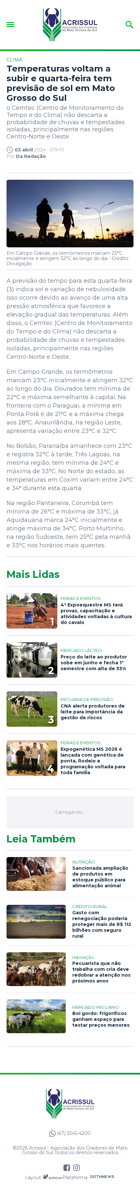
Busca (119, 25)
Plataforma (75, 1177)
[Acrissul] (70, 25)
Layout (33, 1177)
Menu (12, 24)
